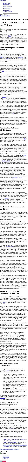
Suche (1, 14)
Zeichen (4, 302)
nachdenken (12, 428)
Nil (5, 346)
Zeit (25, 138)
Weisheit (15, 177)
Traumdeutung (6, 3)
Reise (7, 370)
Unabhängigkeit (6, 160)
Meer (12, 113)
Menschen (20, 57)
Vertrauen (2, 398)
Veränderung (3, 55)
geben (24, 155)
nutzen (20, 177)
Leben (1, 57)
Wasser (9, 58)
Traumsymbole (6, 4)
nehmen (6, 198)
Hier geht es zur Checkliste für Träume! (9, 449)
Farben (4, 97)
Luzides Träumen (7, 6)
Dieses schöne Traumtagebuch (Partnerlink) (13, 439)
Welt (9, 36)
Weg (3, 71)
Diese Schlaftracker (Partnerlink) (11, 442)
